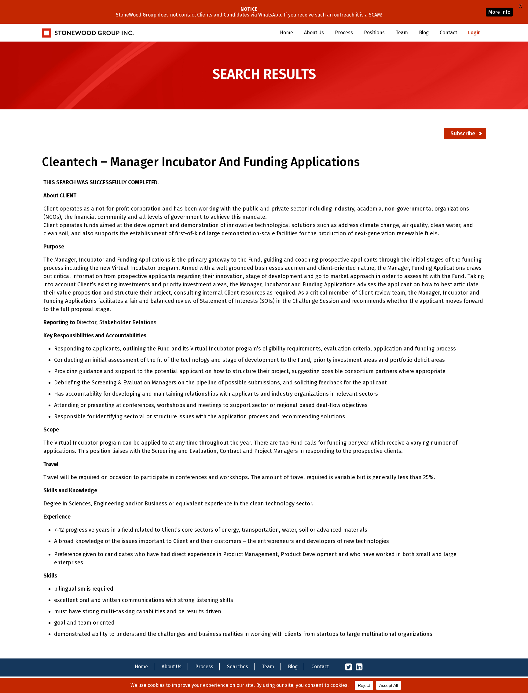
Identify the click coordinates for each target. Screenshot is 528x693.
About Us (314, 32)
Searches (237, 666)
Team (402, 32)
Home (286, 32)
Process (344, 32)
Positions (374, 32)
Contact (448, 32)
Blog (424, 32)
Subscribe (462, 133)
